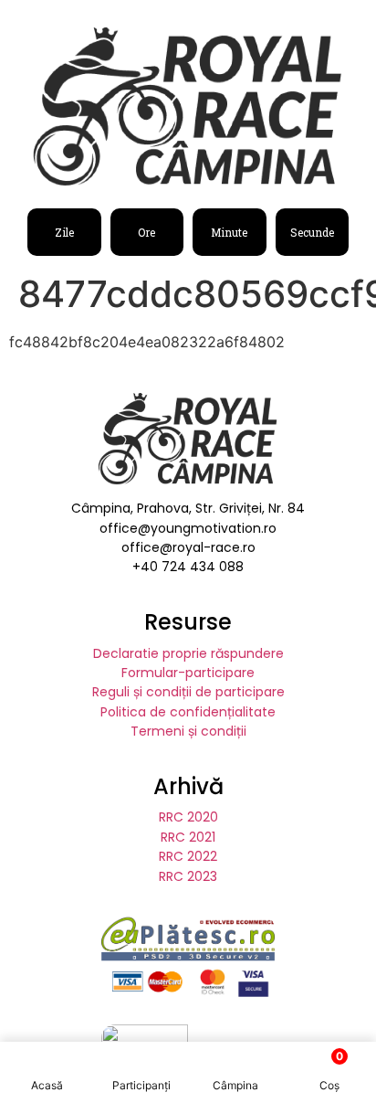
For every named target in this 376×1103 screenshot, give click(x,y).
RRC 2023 (188, 876)
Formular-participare (188, 672)
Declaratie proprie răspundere (188, 653)
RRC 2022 (188, 856)
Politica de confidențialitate (188, 712)
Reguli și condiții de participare (188, 692)
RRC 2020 (188, 817)
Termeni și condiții (188, 731)
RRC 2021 (188, 837)
